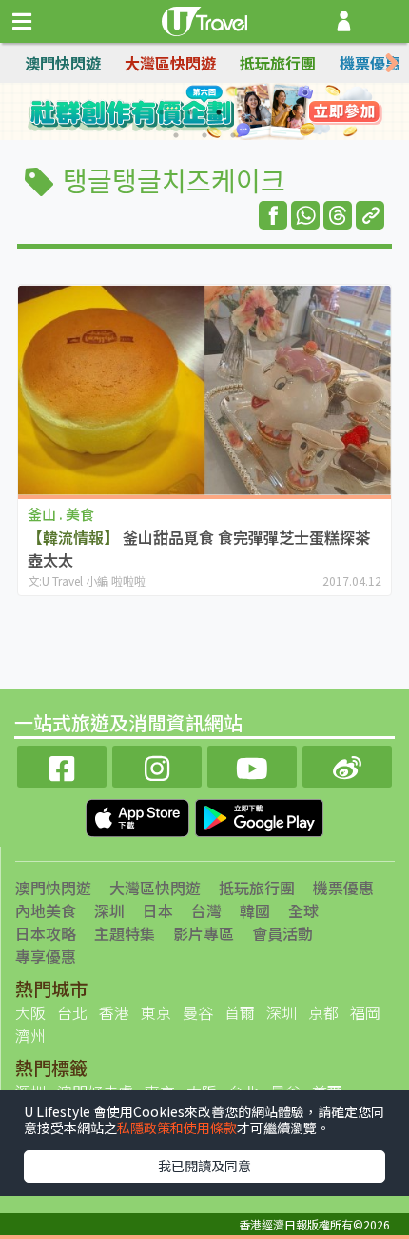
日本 (158, 910)
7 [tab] (233, 135)
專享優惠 (45, 956)
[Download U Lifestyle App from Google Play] (259, 815)
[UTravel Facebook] (61, 764)
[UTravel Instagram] (156, 764)
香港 (114, 1012)
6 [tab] (204, 135)
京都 (323, 1012)
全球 (303, 910)
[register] (344, 21)
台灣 (206, 910)
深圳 (109, 910)
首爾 (239, 1012)
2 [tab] (190, 112)
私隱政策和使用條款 (177, 1127)
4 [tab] (247, 112)
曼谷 (198, 1012)
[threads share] (337, 215)
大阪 (30, 1012)
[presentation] (391, 63)
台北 (72, 1012)
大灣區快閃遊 (170, 62)
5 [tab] (175, 135)
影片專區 (203, 933)
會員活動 (282, 933)
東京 (156, 1012)
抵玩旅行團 (278, 62)
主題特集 (124, 933)
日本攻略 (45, 933)
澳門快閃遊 (63, 62)
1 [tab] (161, 112)
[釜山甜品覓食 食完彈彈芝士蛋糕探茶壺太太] (204, 390)
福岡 (365, 1012)
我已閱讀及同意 (204, 1165)
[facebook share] (272, 215)
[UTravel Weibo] (347, 764)
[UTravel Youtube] (252, 764)
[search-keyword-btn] (383, 21)
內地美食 (45, 910)
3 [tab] (218, 112)
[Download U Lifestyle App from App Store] (139, 815)
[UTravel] (204, 19)
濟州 (30, 1035)
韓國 (255, 910)
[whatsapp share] (305, 215)
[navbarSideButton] (22, 22)
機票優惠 (370, 62)
